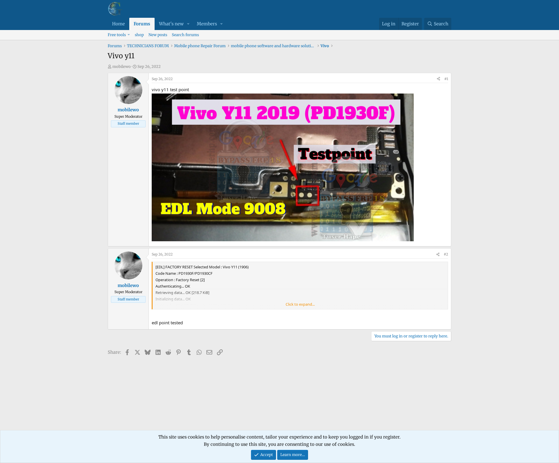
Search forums (185, 34)
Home (118, 24)
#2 (446, 254)
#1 (446, 79)
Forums (142, 24)
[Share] (438, 79)
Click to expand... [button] (300, 304)
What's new (171, 24)
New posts (157, 34)
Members (207, 24)
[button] (188, 24)
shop (139, 34)
